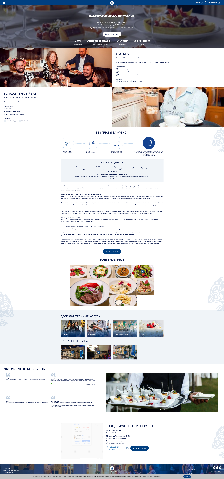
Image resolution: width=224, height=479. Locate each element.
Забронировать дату (112, 34)
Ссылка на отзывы (91, 384)
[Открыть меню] (4, 3)
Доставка (190, 473)
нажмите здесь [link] (157, 476)
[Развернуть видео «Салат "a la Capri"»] (143, 271)
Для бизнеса (191, 469)
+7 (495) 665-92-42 (113, 447)
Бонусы (190, 471)
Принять (187, 476)
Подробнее (78, 272)
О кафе (190, 467)
